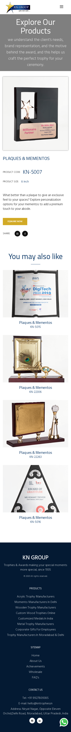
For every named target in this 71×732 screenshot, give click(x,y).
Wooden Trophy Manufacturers (35, 607)
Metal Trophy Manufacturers (35, 624)
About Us (35, 661)
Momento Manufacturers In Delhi (35, 602)
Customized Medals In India (35, 618)
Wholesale (35, 672)
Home (36, 655)
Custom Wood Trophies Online (35, 613)
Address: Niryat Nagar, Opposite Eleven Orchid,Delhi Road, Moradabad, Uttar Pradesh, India (35, 711)
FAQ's (35, 677)
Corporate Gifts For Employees (36, 629)
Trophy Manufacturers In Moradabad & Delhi (35, 635)
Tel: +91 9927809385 (36, 698)
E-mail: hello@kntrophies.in (35, 703)
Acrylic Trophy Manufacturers (35, 596)
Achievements (35, 666)
